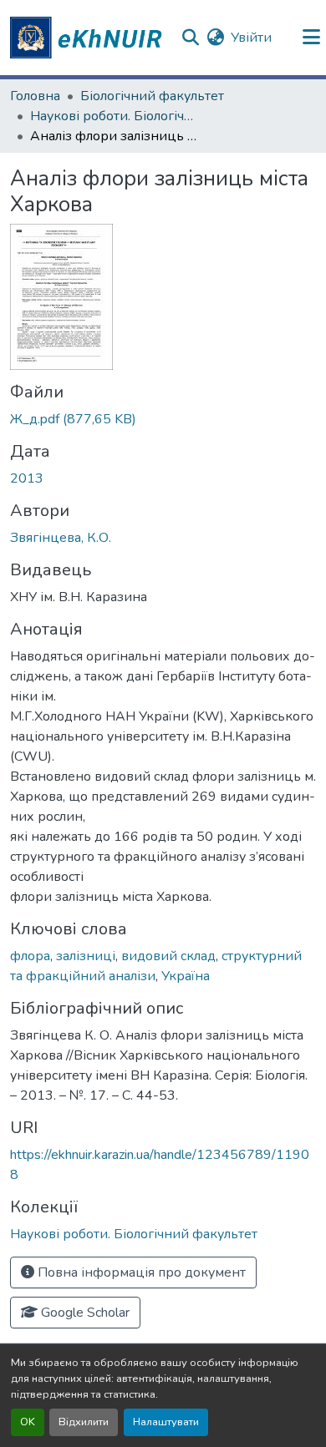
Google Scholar (84, 1312)
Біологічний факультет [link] (152, 96)
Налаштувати (166, 1421)
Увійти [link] (251, 37)
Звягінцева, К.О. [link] (60, 538)
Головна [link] (35, 96)
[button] (88, 37)
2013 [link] (26, 478)
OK (27, 1421)
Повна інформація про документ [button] (140, 1272)
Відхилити (84, 1421)
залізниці (85, 956)
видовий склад (168, 956)
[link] (163, 419)
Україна (185, 976)
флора (30, 956)
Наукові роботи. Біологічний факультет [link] (113, 116)
